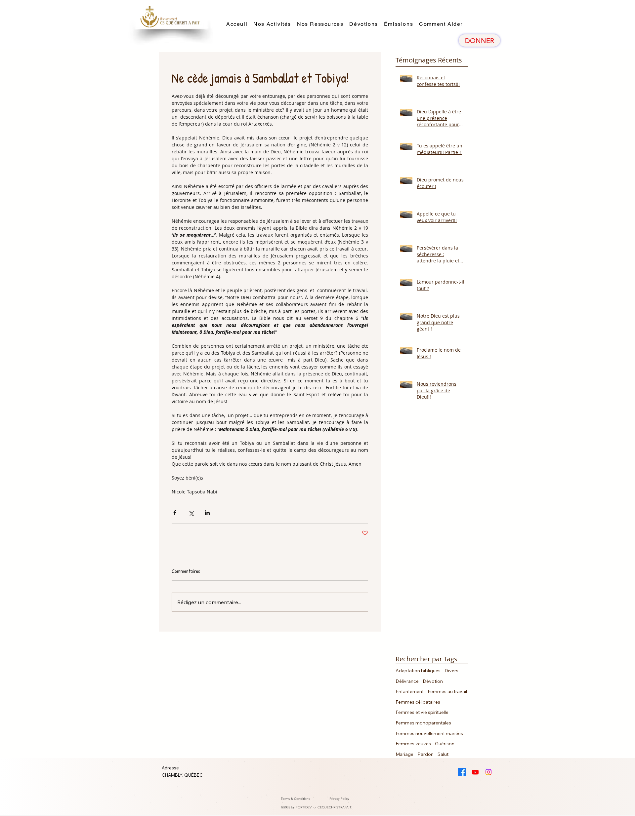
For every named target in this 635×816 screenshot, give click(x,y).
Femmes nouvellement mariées (429, 733)
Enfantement (410, 691)
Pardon (425, 754)
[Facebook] (462, 772)
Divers (451, 671)
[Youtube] (475, 772)
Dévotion (433, 681)
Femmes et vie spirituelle (422, 712)
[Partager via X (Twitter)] (191, 513)
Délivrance (407, 681)
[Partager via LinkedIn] (207, 513)
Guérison (444, 744)
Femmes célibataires (418, 702)
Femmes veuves (413, 744)
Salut (443, 754)
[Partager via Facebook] (175, 513)
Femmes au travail (447, 691)
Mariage (404, 754)
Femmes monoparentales (423, 723)
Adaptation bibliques (418, 671)
